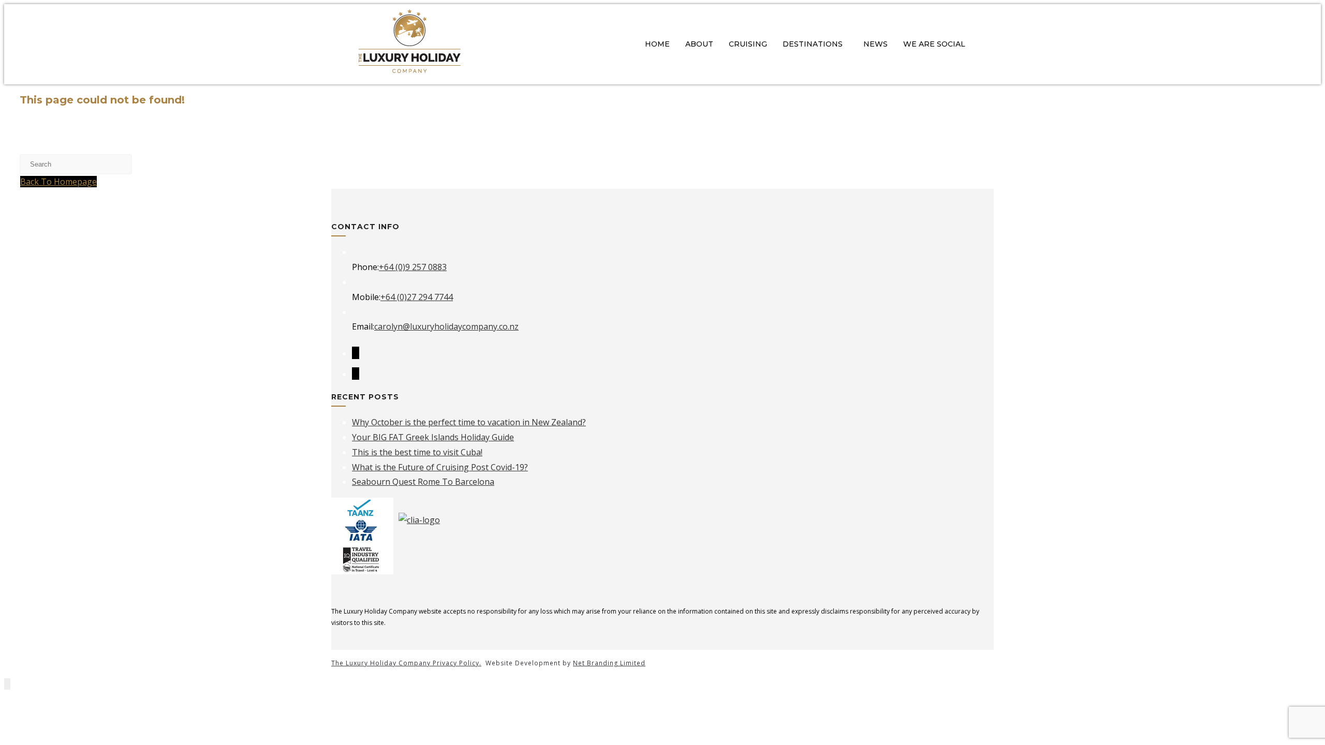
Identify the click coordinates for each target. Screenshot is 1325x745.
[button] (815, 44)
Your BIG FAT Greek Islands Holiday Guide (433, 437)
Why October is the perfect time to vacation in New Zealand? (469, 422)
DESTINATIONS (813, 44)
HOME (657, 44)
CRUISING (748, 44)
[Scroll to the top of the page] (7, 684)
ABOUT (699, 44)
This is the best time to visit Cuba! (417, 452)
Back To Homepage (58, 181)
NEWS (875, 44)
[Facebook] (355, 353)
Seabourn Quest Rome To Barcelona (423, 481)
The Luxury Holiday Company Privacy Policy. (406, 663)
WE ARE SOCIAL (934, 44)
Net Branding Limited (609, 663)
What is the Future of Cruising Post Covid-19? (440, 467)
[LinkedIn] (355, 373)
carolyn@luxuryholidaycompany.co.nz (446, 326)
